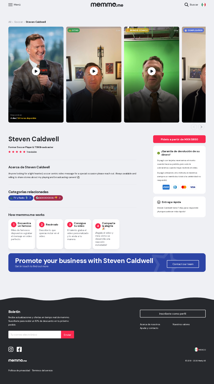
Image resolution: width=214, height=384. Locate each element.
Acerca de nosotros (150, 324)
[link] (204, 5)
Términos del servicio (42, 370)
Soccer (18, 22)
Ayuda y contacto (149, 328)
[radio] (9, 151)
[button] (194, 127)
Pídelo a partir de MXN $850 (179, 139)
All (9, 22)
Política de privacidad (19, 370)
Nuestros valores (181, 324)
